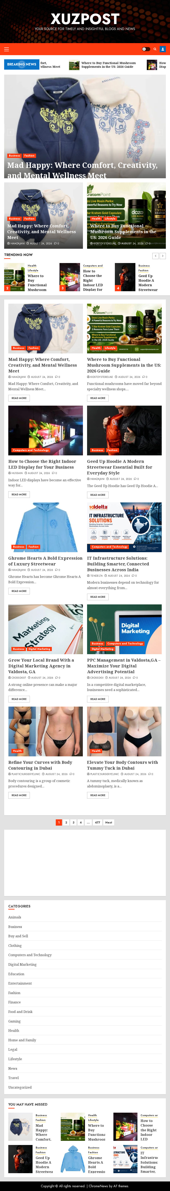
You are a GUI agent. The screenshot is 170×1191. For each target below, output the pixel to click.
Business (14, 156)
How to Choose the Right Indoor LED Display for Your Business (93, 285)
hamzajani (18, 243)
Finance (14, 1002)
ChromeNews (98, 1186)
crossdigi (96, 678)
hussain (17, 473)
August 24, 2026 (41, 243)
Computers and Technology (101, 266)
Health (96, 219)
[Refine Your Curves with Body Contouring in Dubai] (45, 731)
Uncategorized (20, 1087)
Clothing (15, 945)
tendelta (96, 576)
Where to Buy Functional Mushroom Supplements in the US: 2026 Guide (123, 231)
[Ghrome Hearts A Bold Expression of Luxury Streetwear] (45, 527)
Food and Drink (20, 1011)
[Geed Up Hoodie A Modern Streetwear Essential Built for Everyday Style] (125, 277)
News (12, 1068)
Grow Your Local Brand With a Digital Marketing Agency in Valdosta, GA (41, 665)
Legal (12, 1049)
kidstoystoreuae (105, 243)
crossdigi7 (19, 678)
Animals (14, 917)
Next (108, 822)
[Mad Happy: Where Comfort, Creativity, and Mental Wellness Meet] (85, 132)
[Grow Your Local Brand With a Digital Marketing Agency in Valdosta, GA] (45, 629)
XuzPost (85, 19)
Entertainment (20, 983)
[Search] (155, 49)
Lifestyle (110, 219)
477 (97, 822)
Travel (13, 1078)
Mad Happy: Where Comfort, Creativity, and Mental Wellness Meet (82, 170)
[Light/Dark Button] (146, 49)
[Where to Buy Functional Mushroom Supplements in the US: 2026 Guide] (14, 277)
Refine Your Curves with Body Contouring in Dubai (40, 765)
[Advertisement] (85, 863)
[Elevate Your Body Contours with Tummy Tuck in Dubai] (124, 731)
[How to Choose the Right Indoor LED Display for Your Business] (70, 277)
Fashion (29, 156)
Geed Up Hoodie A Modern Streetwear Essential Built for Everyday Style (119, 467)
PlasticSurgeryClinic (26, 774)
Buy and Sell (18, 936)
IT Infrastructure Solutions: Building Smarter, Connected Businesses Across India (118, 563)
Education (16, 974)
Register (163, 49)
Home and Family (22, 1040)
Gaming (14, 1021)
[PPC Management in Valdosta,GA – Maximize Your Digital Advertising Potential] (124, 629)
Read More (19, 398)
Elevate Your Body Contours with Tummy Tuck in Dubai (122, 765)
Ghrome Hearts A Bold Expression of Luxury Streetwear (45, 561)
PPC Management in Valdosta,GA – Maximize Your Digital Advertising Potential (123, 665)
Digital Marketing (39, 649)
